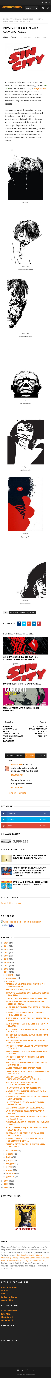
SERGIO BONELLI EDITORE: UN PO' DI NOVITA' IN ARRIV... (27, 1024)
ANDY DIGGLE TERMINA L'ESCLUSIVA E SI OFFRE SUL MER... (25, 1002)
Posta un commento (17, 793)
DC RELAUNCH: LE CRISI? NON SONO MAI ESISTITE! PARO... (25, 1134)
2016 (6, 955)
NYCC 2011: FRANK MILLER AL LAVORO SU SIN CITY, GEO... (27, 1047)
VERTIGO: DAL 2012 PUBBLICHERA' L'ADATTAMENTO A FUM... (22, 1083)
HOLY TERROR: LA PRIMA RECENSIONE (23, 1088)
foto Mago (6, 1314)
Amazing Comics (9, 1287)
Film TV (4, 1293)
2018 (6, 949)
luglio (9, 1157)
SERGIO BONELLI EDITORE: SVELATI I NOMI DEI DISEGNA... (27, 1052)
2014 (6, 962)
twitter (27, 820)
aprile (9, 1166)
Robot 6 (4, 1260)
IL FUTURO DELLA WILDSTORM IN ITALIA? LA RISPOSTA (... (27, 1030)
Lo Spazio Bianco (9, 1297)
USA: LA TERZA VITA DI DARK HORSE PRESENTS (21, 709)
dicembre (11, 975)
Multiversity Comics (9, 1257)
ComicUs (5, 1290)
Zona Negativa (26, 1260)
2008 (6, 1187)
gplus (27, 826)
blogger (30, 755)
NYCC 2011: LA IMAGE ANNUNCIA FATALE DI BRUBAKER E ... (26, 1063)
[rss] (49, 2)
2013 (6, 965)
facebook (41, 755)
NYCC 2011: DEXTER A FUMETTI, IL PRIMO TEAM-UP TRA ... (25, 1058)
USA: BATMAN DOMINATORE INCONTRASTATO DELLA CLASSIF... (23, 1077)
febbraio (10, 1173)
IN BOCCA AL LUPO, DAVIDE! (19, 989)
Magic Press (40, 88)
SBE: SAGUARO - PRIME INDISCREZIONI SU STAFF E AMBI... (25, 1041)
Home (5, 19)
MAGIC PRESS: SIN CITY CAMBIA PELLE (22, 684)
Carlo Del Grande (9, 1310)
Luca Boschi (7, 1320)
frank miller (15, 19)
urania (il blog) (8, 1300)
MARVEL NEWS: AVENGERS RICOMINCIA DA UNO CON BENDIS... (26, 1092)
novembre (11, 978)
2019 (6, 946)
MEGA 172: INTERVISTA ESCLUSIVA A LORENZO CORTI (28, 1008)
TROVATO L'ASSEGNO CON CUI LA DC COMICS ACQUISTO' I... (27, 994)
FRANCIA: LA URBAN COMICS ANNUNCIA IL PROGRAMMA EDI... (26, 985)
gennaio (10, 1176)
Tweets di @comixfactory (11, 903)
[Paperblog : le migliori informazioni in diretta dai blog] (8, 927)
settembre (11, 1150)
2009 (6, 1184)
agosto (10, 1154)
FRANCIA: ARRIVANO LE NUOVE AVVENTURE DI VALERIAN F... (27, 1072)
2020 (6, 942)
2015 (6, 959)
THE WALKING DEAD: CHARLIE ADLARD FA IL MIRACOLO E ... (26, 1117)
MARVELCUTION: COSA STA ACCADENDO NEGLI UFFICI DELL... (25, 1013)
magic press (28, 19)
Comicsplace (23, 1257)
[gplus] (46, 2)
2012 (6, 969)
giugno (10, 1160)
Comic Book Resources (39, 1257)
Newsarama (14, 1260)
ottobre (10, 981)
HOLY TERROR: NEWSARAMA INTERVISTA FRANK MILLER (25, 1103)
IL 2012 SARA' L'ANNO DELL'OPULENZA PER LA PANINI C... (28, 1019)
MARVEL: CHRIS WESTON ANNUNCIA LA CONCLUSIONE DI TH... (24, 1139)
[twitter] (42, 2)
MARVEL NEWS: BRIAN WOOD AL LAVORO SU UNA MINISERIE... (27, 1097)
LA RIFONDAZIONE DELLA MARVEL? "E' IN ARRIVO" (25, 1112)
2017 (6, 952)
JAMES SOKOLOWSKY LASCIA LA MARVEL (25, 1107)
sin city (38, 19)
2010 (6, 1181)
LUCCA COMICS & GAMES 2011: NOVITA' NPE (26, 998)
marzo (9, 1170)
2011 (6, 972)
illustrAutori (17, 764)
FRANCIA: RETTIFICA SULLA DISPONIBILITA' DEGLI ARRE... (26, 1145)
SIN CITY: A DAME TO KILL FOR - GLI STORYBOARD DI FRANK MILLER (20, 658)
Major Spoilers (39, 1260)
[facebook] (18, 1370)
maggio (10, 1163)
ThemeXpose (30, 1375)
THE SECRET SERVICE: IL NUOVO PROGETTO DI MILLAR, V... (27, 1036)
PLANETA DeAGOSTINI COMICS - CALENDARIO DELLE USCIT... (27, 1123)
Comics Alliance (35, 1255)
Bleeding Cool (22, 1255)
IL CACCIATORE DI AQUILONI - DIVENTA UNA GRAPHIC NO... (26, 1128)
